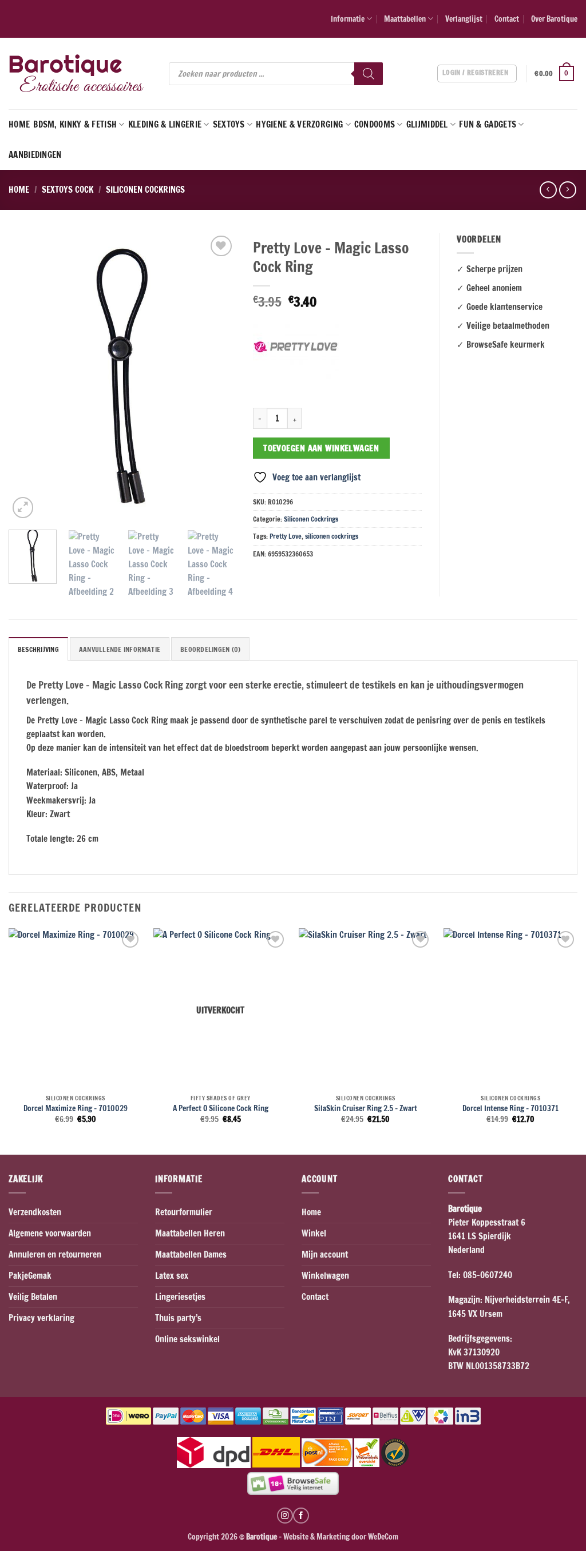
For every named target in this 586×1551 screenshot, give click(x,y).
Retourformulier (183, 1212)
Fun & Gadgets (487, 124)
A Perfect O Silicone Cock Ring (220, 1108)
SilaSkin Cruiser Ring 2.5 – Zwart (365, 1108)
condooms (374, 124)
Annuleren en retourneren (55, 1254)
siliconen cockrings (331, 536)
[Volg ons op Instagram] (285, 1516)
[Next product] (548, 189)
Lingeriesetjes (180, 1297)
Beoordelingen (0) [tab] (210, 649)
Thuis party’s (178, 1318)
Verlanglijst (463, 18)
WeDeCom (382, 1536)
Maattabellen (405, 18)
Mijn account (325, 1254)
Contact (506, 18)
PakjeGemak (30, 1276)
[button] (555, 73)
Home (19, 124)
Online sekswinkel (187, 1339)
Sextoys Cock (67, 190)
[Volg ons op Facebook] (301, 1516)
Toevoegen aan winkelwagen (321, 448)
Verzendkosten (35, 1212)
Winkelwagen (325, 1276)
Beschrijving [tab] (38, 649)
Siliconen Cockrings (145, 190)
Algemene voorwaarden (50, 1233)
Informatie (348, 18)
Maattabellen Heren (190, 1233)
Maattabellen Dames (191, 1254)
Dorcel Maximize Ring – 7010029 (75, 1108)
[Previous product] (567, 189)
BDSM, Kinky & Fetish (75, 124)
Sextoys (229, 124)
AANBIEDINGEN (35, 155)
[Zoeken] (368, 73)
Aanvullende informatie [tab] (119, 649)
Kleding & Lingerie (164, 124)
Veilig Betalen (33, 1297)
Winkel (314, 1233)
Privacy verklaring (41, 1318)
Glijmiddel (427, 124)
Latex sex (171, 1276)
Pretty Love (286, 536)
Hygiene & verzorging (299, 124)
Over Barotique (554, 18)
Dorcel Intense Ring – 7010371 (510, 1108)
